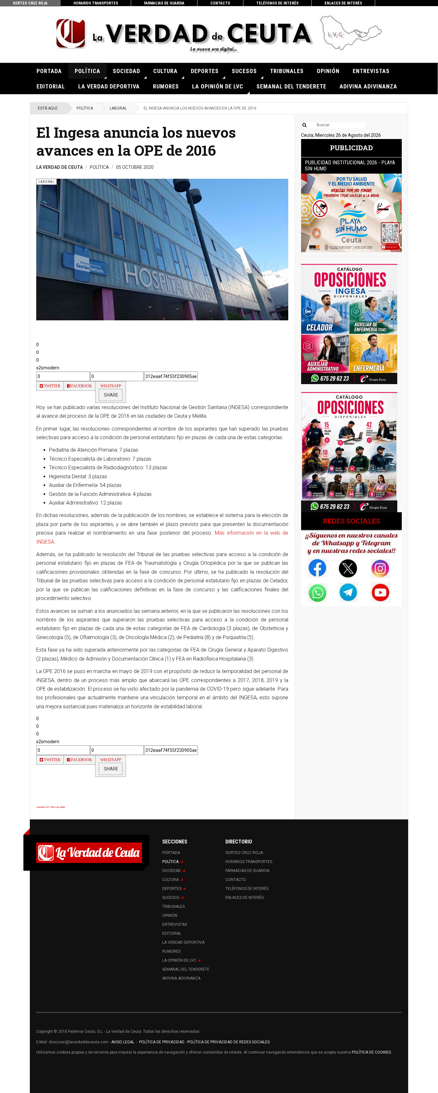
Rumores (166, 86)
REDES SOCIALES (351, 520)
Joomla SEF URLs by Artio (50, 807)
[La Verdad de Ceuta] (219, 34)
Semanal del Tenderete (291, 86)
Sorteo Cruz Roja (30, 3)
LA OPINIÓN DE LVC (217, 86)
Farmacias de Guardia (164, 3)
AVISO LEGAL (122, 1042)
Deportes (205, 71)
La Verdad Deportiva (109, 86)
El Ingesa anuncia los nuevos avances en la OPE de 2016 (136, 141)
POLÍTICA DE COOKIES (371, 1052)
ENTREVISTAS (371, 71)
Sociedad (126, 71)
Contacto (220, 3)
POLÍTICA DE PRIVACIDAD (162, 1042)
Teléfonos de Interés (277, 3)
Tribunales (287, 71)
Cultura (165, 71)
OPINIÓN (328, 71)
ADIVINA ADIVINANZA (368, 86)
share (110, 395)
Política (87, 71)
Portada (49, 71)
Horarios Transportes (95, 3)
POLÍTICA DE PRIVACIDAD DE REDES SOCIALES (228, 1042)
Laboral (118, 108)
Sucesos (244, 71)
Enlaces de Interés (343, 3)
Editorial (51, 86)
